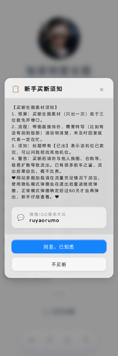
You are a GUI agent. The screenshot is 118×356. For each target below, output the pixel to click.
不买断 (59, 264)
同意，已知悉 (59, 246)
